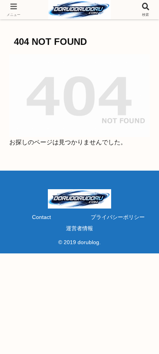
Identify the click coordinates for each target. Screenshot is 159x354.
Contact (41, 217)
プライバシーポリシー (118, 217)
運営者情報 (79, 228)
